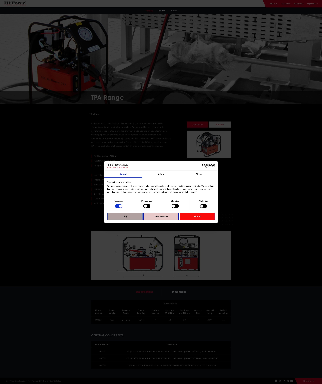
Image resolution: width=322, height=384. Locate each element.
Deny (125, 216)
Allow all (197, 216)
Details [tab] (161, 174)
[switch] (146, 206)
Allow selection (161, 216)
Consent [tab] (123, 174)
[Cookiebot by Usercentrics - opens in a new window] (204, 166)
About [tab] (199, 174)
